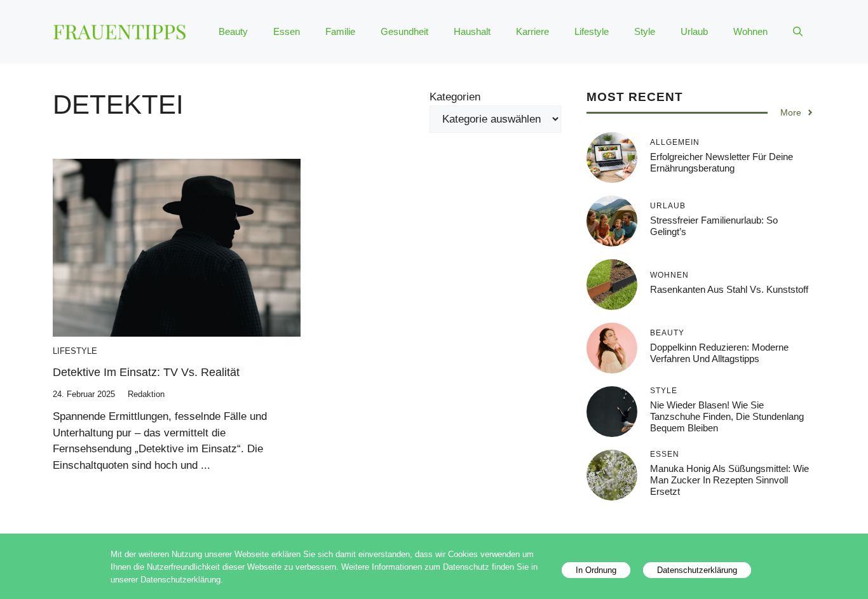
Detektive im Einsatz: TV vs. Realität (146, 372)
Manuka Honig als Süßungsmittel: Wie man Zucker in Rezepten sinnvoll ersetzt (729, 479)
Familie (340, 31)
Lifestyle (591, 31)
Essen (286, 31)
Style (644, 31)
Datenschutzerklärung (697, 570)
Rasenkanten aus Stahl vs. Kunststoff (729, 288)
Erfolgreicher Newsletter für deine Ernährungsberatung (721, 162)
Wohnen (750, 31)
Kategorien (455, 97)
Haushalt (472, 31)
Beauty (233, 31)
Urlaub (694, 31)
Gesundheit (404, 31)
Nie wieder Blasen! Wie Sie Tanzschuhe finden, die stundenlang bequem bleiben (727, 416)
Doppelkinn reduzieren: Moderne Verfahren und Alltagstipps (719, 352)
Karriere (532, 31)
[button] (797, 32)
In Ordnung (596, 570)
